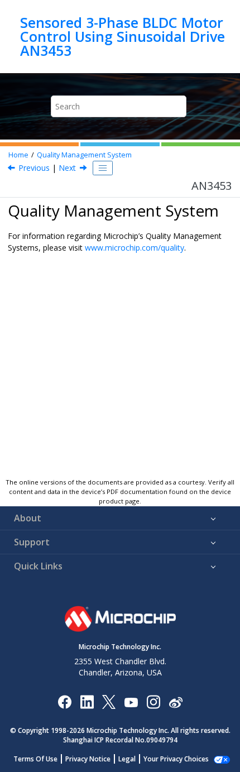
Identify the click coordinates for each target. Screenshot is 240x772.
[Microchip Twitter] (109, 701)
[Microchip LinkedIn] (87, 701)
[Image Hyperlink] (131, 702)
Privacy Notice (88, 759)
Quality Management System (84, 155)
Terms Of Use (35, 759)
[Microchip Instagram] (153, 701)
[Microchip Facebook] (64, 701)
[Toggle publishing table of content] (103, 168)
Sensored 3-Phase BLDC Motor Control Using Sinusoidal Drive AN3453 (122, 36)
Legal (127, 759)
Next (67, 167)
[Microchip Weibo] (176, 702)
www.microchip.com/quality (134, 247)
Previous (34, 167)
